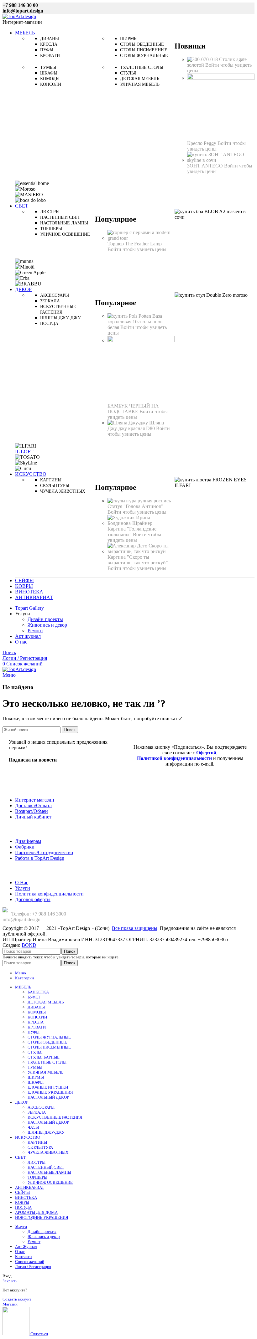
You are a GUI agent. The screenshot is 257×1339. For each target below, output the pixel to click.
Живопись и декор (47, 625)
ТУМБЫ (35, 1067)
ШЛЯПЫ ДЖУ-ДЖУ (46, 1132)
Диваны (49, 38)
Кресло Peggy (202, 143)
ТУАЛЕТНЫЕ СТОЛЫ (47, 1062)
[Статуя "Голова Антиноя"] (139, 500)
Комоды (50, 78)
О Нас (21, 882)
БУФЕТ (34, 997)
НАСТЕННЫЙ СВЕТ (46, 1167)
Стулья (128, 73)
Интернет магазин (34, 800)
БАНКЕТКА (38, 992)
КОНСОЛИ (37, 1017)
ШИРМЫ (36, 1077)
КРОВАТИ (37, 1027)
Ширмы (129, 38)
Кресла (48, 44)
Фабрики (24, 846)
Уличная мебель (140, 84)
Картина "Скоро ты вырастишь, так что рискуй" (138, 559)
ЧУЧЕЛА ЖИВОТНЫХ (48, 1152)
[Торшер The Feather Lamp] (141, 238)
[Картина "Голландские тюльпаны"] (141, 523)
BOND (29, 945)
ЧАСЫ (33, 1127)
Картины (50, 480)
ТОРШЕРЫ (37, 1177)
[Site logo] (19, 16)
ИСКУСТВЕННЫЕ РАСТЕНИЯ (55, 1117)
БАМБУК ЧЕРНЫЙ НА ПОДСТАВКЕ (133, 408)
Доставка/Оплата (33, 805)
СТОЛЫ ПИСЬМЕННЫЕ (49, 1047)
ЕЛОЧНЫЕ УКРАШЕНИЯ (50, 1092)
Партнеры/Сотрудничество (44, 852)
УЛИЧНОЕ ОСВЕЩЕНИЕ (50, 1182)
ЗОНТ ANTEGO (205, 165)
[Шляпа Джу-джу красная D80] (128, 422)
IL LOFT (24, 451)
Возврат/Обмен (31, 811)
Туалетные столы (141, 67)
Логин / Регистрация (33, 1266)
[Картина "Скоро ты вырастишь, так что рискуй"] (141, 551)
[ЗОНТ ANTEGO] (220, 160)
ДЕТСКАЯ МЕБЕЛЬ (46, 1002)
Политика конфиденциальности (49, 893)
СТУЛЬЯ (35, 1052)
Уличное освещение (65, 234)
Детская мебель (139, 78)
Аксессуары (54, 295)
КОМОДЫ (37, 1012)
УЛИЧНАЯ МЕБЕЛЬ (45, 1072)
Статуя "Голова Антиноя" (135, 506)
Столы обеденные (142, 44)
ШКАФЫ (36, 1082)
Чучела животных (62, 491)
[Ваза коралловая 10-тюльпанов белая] (130, 316)
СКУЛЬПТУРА (40, 1147)
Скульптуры (54, 485)
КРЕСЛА (36, 1022)
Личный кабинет (33, 816)
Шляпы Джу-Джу (60, 318)
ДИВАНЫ (36, 1007)
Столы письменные (143, 50)
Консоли (50, 84)
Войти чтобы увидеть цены (216, 146)
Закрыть (10, 1281)
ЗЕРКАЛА (37, 1112)
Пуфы (46, 50)
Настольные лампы (64, 223)
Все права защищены (134, 928)
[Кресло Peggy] (220, 78)
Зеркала (50, 301)
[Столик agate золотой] (203, 59)
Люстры (50, 211)
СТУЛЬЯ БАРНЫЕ (44, 1057)
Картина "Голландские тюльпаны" (132, 531)
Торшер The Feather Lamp (135, 243)
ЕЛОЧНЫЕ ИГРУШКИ (48, 1087)
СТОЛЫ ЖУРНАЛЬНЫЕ (49, 1037)
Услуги (22, 888)
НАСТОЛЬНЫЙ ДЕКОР (48, 1097)
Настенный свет (60, 217)
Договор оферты (32, 899)
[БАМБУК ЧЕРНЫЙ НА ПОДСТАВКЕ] (141, 340)
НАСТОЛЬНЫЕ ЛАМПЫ (49, 1172)
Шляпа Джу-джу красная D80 (136, 425)
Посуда (49, 323)
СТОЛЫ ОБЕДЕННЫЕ (47, 1042)
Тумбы (48, 67)
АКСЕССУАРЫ (41, 1107)
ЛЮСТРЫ (36, 1162)
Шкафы (48, 73)
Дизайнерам (28, 841)
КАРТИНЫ (37, 1142)
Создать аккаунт (17, 1299)
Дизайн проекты (45, 619)
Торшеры (51, 228)
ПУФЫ (33, 1032)
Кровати (50, 55)
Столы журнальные (144, 55)
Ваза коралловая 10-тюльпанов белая (135, 321)
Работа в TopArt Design (39, 858)
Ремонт (35, 630)
